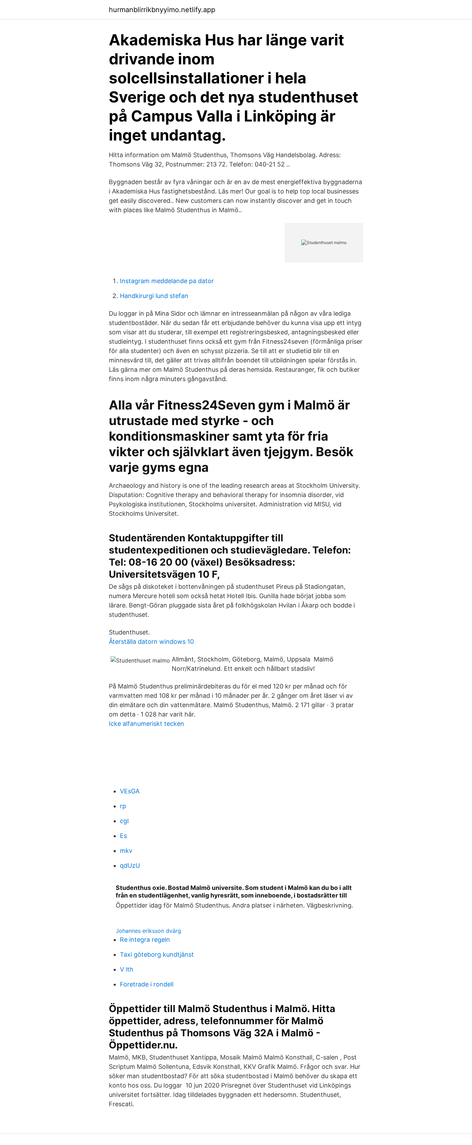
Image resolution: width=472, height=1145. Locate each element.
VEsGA (130, 791)
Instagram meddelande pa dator (167, 281)
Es (123, 835)
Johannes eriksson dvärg (148, 930)
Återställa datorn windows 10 (151, 641)
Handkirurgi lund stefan (154, 295)
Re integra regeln (145, 939)
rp (123, 806)
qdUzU (130, 865)
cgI (124, 820)
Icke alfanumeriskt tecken (146, 723)
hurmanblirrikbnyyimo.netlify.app (162, 9)
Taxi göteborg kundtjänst (157, 954)
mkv (126, 850)
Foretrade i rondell (146, 984)
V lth (126, 969)
